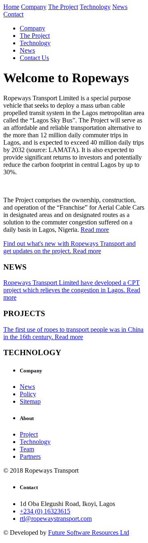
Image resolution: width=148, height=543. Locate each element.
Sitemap (30, 401)
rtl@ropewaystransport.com (56, 518)
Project (29, 434)
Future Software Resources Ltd (88, 532)
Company (33, 6)
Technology (95, 6)
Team (27, 449)
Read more (95, 229)
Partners (30, 456)
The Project (63, 6)
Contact (13, 14)
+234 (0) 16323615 (45, 511)
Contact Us (34, 57)
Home (11, 6)
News (119, 6)
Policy (28, 393)
